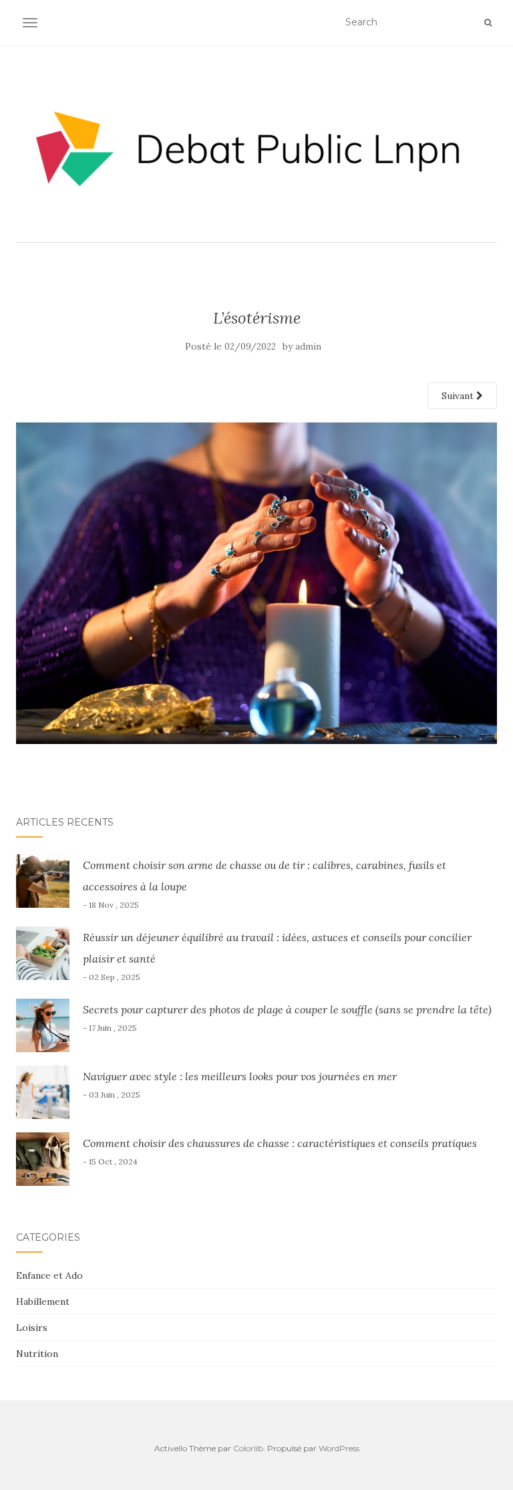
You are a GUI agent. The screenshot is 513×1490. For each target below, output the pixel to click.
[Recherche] (488, 23)
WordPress (339, 1448)
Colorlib (248, 1448)
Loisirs (31, 1328)
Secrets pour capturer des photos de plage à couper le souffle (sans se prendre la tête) (287, 1009)
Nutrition (37, 1354)
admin (308, 346)
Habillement (42, 1301)
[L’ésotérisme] (256, 582)
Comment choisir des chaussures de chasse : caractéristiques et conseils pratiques (280, 1143)
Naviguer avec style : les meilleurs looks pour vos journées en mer (240, 1076)
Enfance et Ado (49, 1275)
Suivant (459, 396)
